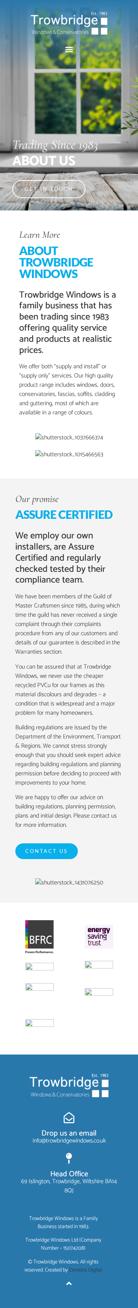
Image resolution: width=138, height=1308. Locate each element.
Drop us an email (69, 1133)
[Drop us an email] (69, 1118)
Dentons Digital (85, 1270)
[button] (69, 49)
